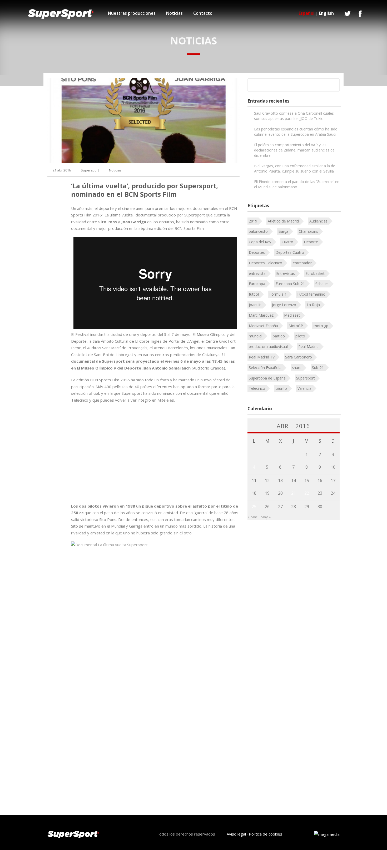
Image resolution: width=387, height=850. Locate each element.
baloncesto (258, 231)
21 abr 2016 (62, 170)
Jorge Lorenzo (284, 304)
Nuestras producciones (132, 13)
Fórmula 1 (278, 294)
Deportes (257, 252)
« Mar (252, 516)
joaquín (255, 304)
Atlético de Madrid (283, 221)
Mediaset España (263, 325)
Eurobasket (315, 273)
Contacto (202, 13)
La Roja (313, 304)
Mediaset (292, 315)
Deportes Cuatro (289, 252)
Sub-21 (318, 367)
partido (279, 335)
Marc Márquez (261, 315)
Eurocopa (257, 283)
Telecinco (257, 388)
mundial (255, 335)
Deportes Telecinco (265, 262)
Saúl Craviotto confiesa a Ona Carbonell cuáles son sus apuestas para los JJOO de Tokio (294, 116)
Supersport (90, 170)
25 (254, 506)
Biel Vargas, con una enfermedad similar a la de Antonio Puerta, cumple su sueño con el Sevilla (294, 168)
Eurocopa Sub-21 (290, 283)
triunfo (281, 388)
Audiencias (318, 221)
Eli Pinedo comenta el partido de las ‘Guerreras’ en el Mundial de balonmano (296, 184)
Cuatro (287, 241)
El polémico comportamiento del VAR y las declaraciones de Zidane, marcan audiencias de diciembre (294, 150)
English (326, 13)
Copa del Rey (260, 241)
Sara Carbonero (298, 357)
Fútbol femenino (311, 294)
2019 (253, 221)
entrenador (302, 262)
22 (306, 493)
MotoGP (296, 325)
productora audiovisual (268, 346)
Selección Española (265, 367)
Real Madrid (308, 346)
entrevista (257, 273)
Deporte (311, 241)
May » (265, 516)
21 (293, 493)
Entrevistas (285, 273)
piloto (300, 335)
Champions (308, 231)
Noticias (174, 13)
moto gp (321, 325)
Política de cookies (265, 834)
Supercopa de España (267, 378)
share (296, 367)
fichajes (322, 283)
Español (307, 13)
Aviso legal (236, 834)
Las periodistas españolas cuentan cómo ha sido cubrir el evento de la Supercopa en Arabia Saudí (296, 132)
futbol (254, 294)
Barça (283, 231)
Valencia (304, 388)
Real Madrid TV (262, 357)
